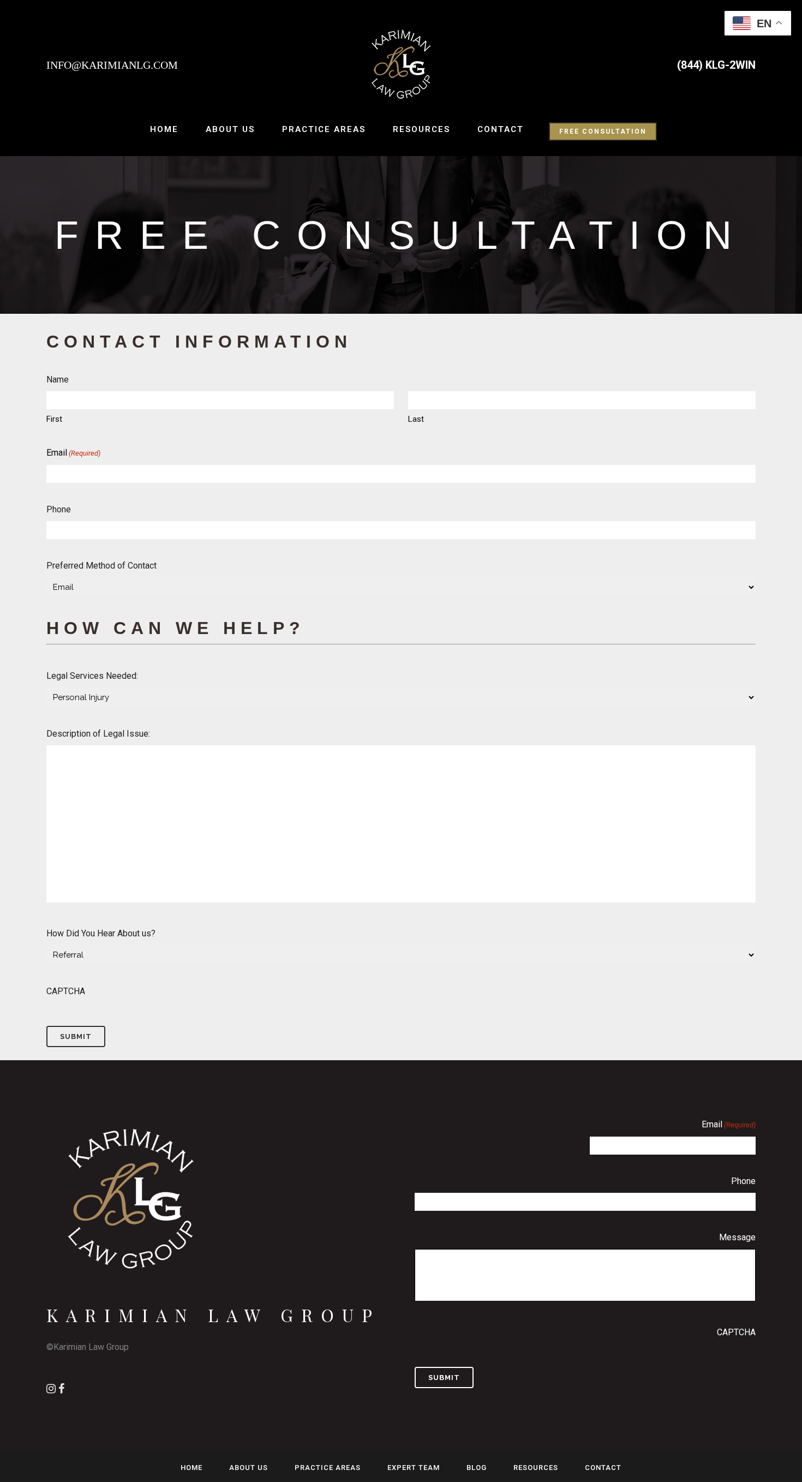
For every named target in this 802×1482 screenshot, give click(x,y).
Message (737, 1237)
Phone (58, 509)
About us (248, 1467)
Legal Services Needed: (92, 676)
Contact (603, 1467)
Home (191, 1467)
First (54, 419)
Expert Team (413, 1467)
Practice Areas (328, 1467)
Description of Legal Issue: (98, 733)
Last (416, 419)
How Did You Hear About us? (100, 933)
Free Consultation (603, 131)
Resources (535, 1467)
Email (73, 452)
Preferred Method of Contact (101, 565)
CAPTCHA (65, 991)
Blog (476, 1467)
